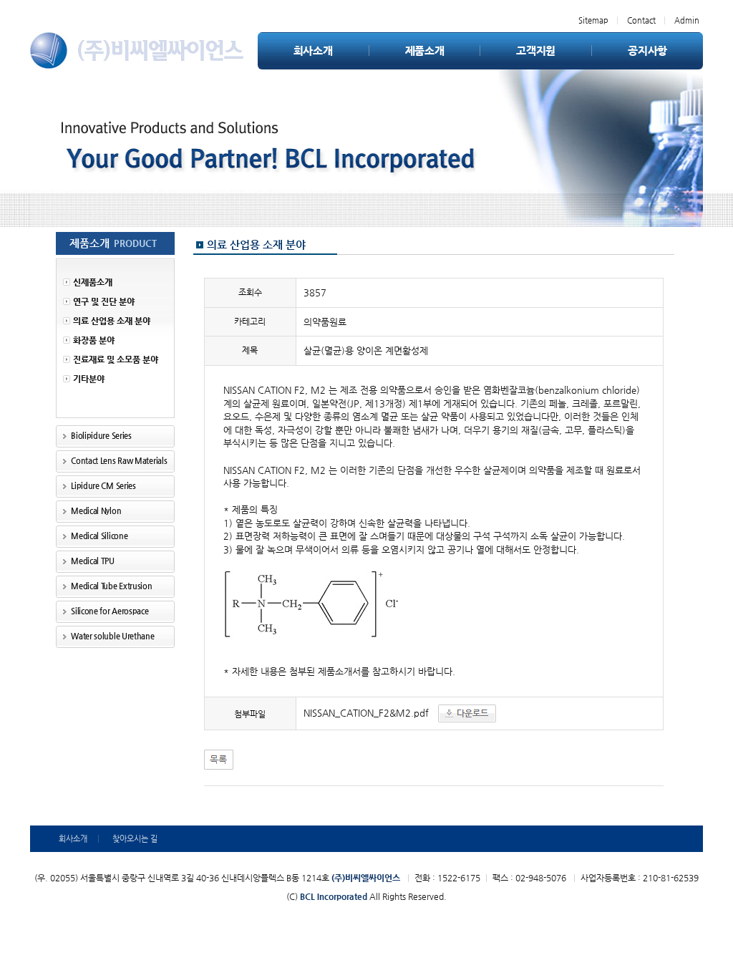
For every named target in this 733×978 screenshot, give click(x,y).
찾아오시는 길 (134, 839)
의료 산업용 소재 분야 (111, 321)
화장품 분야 (94, 340)
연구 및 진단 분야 (104, 301)
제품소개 (425, 50)
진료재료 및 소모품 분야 (115, 359)
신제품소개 (92, 282)
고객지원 (535, 50)
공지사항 (647, 50)
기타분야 (89, 379)
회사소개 (313, 50)
